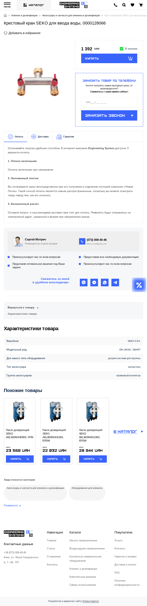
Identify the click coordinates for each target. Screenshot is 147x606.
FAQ (116, 572)
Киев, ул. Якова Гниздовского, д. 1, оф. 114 (21, 560)
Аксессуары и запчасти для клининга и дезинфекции (71, 15)
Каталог (36, 5)
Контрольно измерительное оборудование (85, 558)
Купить (92, 58)
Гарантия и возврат (125, 556)
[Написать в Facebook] (94, 282)
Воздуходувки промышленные (87, 548)
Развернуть (11, 505)
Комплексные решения (82, 576)
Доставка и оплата (125, 564)
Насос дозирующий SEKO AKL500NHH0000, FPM (19, 433)
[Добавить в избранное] (22, 33)
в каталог (125, 431)
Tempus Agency (90, 601)
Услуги (118, 540)
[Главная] (5, 15)
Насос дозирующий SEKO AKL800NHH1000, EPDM (54, 435)
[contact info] (115, 5)
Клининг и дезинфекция (24, 15)
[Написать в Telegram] (115, 282)
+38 (97, 239)
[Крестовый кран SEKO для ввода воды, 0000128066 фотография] (38, 83)
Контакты (52, 564)
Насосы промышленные (83, 540)
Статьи (51, 548)
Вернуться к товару (21, 307)
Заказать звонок (105, 115)
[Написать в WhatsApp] (105, 282)
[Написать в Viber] (83, 282)
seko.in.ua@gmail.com (97, 244)
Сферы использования (82, 584)
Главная (51, 540)
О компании (53, 556)
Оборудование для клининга (87, 488)
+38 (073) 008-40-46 (15, 552)
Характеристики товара (22, 313)
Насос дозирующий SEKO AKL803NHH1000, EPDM (90, 435)
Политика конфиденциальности (126, 582)
